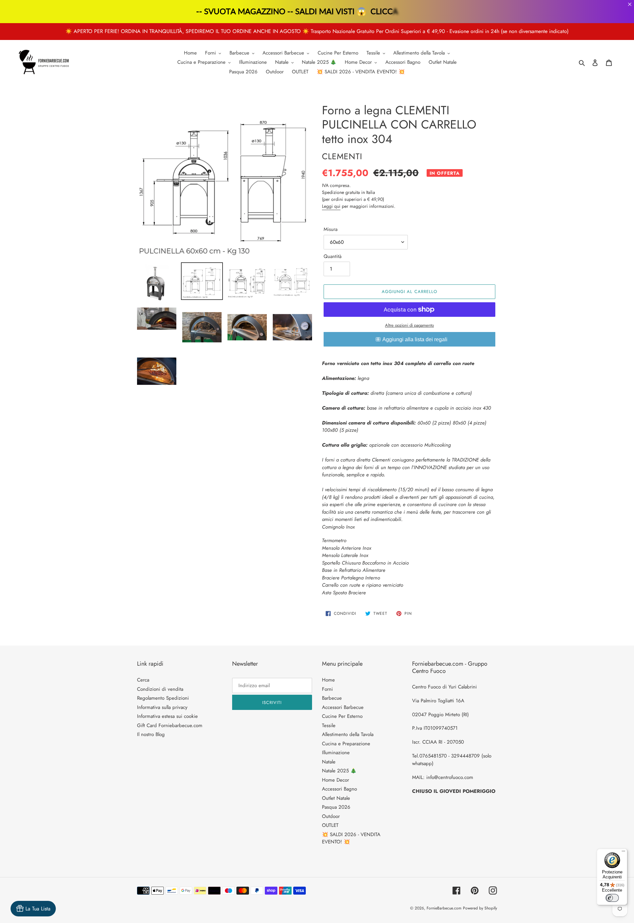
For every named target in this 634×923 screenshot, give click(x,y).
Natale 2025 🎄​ (339, 770)
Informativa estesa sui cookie (167, 716)
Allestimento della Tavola (347, 734)
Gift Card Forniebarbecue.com (169, 725)
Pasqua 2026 (336, 807)
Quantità (332, 256)
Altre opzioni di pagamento (409, 325)
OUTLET (330, 825)
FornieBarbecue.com (444, 908)
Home (328, 679)
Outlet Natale (336, 798)
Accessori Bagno (339, 789)
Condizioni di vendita (160, 689)
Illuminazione (336, 752)
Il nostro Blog (151, 734)
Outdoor (331, 816)
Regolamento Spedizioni (163, 698)
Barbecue (332, 698)
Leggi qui (331, 206)
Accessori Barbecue (343, 707)
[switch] (612, 898)
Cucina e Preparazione (346, 743)
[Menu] (623, 853)
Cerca (143, 679)
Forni (327, 689)
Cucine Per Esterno (342, 716)
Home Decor (335, 780)
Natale (328, 761)
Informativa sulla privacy (162, 707)
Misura (330, 229)
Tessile (328, 725)
